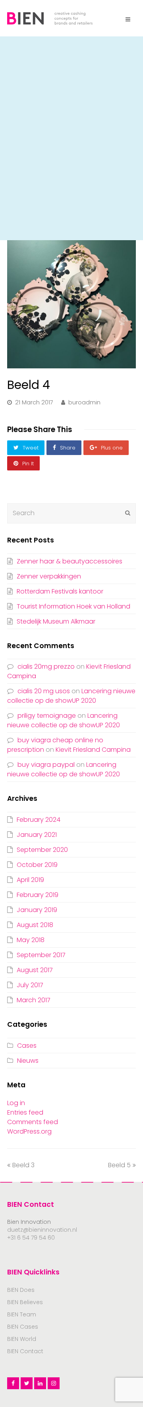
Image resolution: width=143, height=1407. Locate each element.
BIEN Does (21, 1290)
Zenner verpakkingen (49, 576)
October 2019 (37, 864)
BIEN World (21, 1339)
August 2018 (35, 924)
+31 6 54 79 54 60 (31, 1238)
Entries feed (25, 1112)
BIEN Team (21, 1314)
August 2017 (35, 970)
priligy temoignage (46, 715)
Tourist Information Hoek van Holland (73, 606)
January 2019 (37, 909)
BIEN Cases (22, 1327)
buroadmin (84, 402)
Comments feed (32, 1121)
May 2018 (30, 939)
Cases (27, 1045)
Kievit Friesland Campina (93, 749)
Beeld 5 (119, 1165)
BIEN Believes (25, 1302)
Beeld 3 (23, 1165)
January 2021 (37, 834)
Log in (16, 1102)
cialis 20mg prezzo (46, 666)
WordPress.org (29, 1131)
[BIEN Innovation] (50, 17)
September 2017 (41, 954)
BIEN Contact (25, 1351)
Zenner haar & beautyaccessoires (69, 561)
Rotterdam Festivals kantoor (60, 591)
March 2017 (33, 1000)
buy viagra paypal (46, 764)
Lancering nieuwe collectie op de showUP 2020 (71, 695)
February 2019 (37, 894)
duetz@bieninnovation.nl (42, 1230)
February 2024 (38, 819)
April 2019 (30, 879)
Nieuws (28, 1060)
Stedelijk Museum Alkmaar (56, 621)
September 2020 (42, 849)
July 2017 (30, 985)
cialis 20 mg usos (43, 691)
